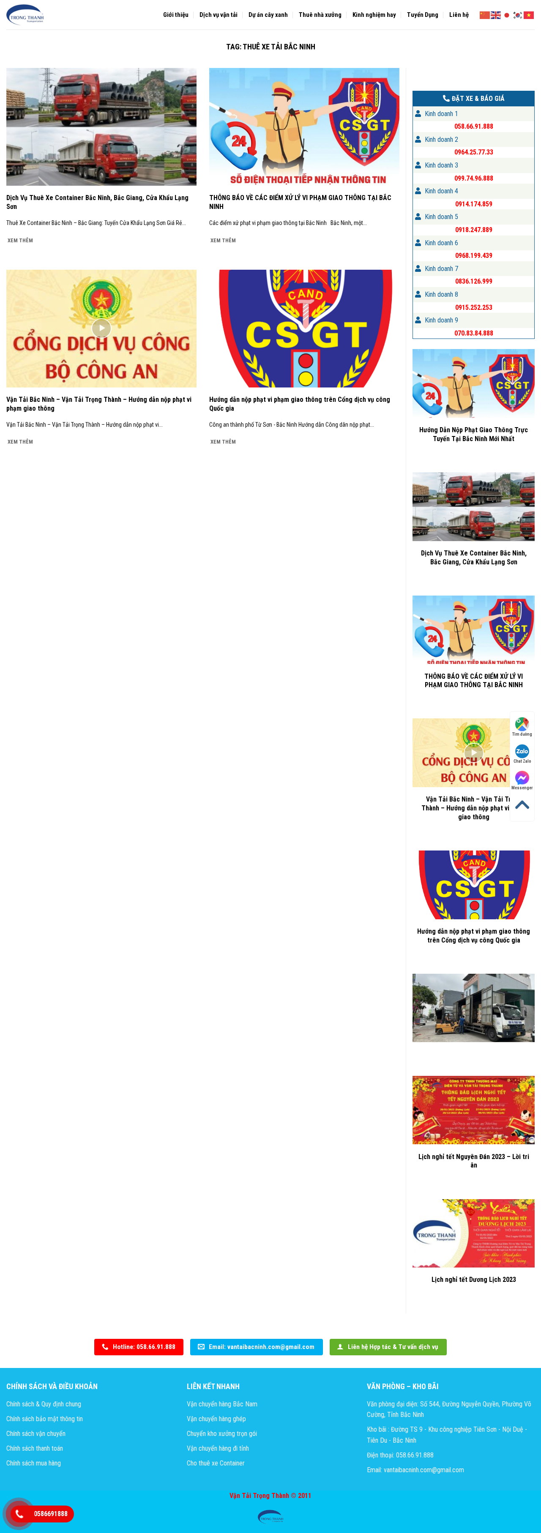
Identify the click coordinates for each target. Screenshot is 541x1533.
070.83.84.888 (473, 333)
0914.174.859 (473, 204)
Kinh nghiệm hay (374, 15)
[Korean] (518, 14)
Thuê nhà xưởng (320, 15)
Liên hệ (459, 15)
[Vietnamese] (529, 14)
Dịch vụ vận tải (218, 15)
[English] (496, 14)
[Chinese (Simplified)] (485, 14)
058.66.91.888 (473, 126)
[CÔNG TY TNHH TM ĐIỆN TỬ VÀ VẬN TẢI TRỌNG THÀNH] (25, 15)
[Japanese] (507, 14)
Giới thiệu (176, 15)
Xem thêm (20, 240)
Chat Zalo (522, 761)
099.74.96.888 (473, 178)
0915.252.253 (473, 307)
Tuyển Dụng (422, 15)
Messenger (522, 788)
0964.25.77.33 (473, 153)
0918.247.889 (473, 230)
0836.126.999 (473, 282)
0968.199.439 (473, 256)
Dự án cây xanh (268, 15)
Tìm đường (522, 734)
